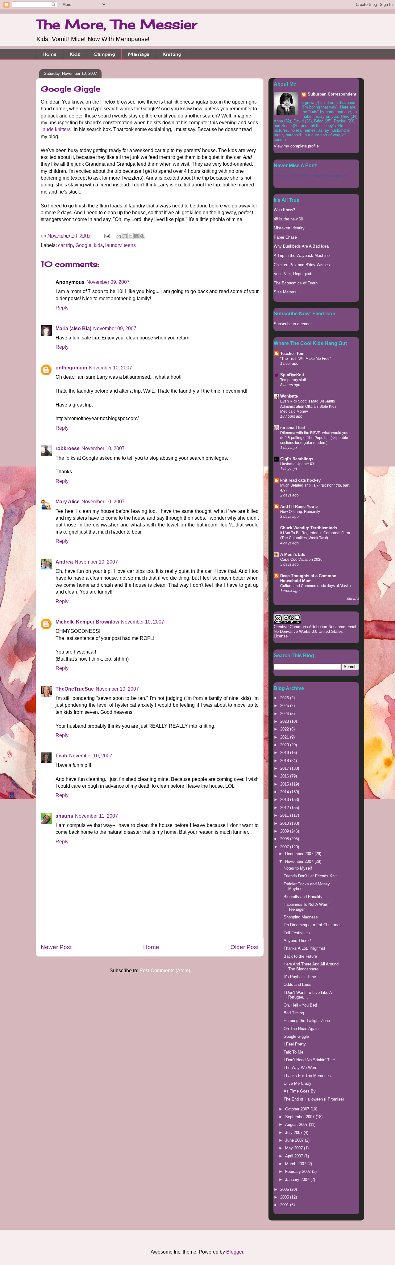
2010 (285, 823)
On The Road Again (301, 1028)
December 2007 (299, 853)
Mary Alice (68, 501)
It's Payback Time (300, 976)
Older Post (245, 947)
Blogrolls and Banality (303, 896)
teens (130, 245)
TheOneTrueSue (75, 689)
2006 (285, 1189)
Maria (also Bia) (73, 328)
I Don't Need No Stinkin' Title (309, 1060)
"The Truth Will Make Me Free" (305, 358)
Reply (62, 307)
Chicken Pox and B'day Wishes (302, 264)
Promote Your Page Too (329, 176)
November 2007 (299, 861)
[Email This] (119, 236)
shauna (64, 816)
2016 (285, 776)
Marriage (138, 54)
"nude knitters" (57, 129)
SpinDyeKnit (292, 375)
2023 (285, 721)
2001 (285, 1205)
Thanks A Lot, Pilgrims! (304, 948)
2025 (285, 705)
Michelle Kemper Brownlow (87, 621)
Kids (75, 54)
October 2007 (297, 1109)
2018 (285, 760)
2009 (285, 831)
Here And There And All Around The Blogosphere (311, 966)
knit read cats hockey (300, 480)
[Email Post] (106, 235)
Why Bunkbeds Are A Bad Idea (301, 246)
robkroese (68, 448)
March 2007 (296, 1163)
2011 (285, 815)
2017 (285, 768)
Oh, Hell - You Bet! (300, 1005)
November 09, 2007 (108, 282)
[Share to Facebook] (136, 236)
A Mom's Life (292, 554)
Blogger (234, 1251)
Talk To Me (293, 1052)
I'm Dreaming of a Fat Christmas (313, 924)
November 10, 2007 (110, 367)
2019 (285, 752)
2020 (285, 745)
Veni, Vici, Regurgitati (293, 273)
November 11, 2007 (96, 816)
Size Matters (285, 292)
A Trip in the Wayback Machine (302, 255)
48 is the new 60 (288, 219)
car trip (65, 245)
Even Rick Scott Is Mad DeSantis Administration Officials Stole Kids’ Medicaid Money (308, 406)
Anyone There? (297, 940)
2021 (285, 737)
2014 (285, 792)
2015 (285, 784)
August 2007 (297, 1124)
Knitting (172, 54)
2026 (285, 698)
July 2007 (294, 1132)
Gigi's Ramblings (296, 459)
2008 (285, 839)
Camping (104, 54)
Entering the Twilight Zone (307, 1020)
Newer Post (56, 947)
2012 (285, 807)
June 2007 (295, 1140)
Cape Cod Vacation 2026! (301, 559)
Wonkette (289, 396)
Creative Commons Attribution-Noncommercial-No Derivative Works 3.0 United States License (315, 631)
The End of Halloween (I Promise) (314, 1099)
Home (49, 54)
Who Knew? (284, 209)
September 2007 (300, 1116)
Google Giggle (296, 1036)
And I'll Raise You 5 (299, 506)
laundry (113, 245)
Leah (61, 755)
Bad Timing (294, 1013)
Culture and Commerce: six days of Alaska (315, 586)
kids (98, 245)
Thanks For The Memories (307, 1075)
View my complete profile (296, 146)
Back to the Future (300, 956)
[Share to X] (130, 236)
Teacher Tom (292, 353)
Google (83, 245)
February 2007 (298, 1171)
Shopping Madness (301, 917)
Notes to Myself (298, 868)
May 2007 (294, 1148)
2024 (285, 713)
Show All (353, 598)
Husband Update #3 (297, 464)
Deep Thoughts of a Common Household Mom (308, 578)
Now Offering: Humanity (300, 511)
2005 (285, 1197)
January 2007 (297, 1179)
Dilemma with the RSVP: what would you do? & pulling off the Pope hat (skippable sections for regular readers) (314, 438)
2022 (285, 729)
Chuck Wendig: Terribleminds (308, 528)
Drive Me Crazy (297, 1083)
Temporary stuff (293, 380)
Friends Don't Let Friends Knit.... (313, 876)
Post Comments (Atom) (164, 970)
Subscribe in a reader (293, 324)
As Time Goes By (300, 1091)
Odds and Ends (297, 984)
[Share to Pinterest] (142, 236)
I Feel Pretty (295, 1044)
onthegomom (71, 367)
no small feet (292, 427)
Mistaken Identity (289, 228)
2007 (285, 847)
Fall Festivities (297, 933)
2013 (285, 799)
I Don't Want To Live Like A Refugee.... (308, 995)
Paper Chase (285, 237)
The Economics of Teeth (296, 283)
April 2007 (294, 1156)
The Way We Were (300, 1067)
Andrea (64, 561)
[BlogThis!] (125, 236)
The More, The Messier (116, 24)
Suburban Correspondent (332, 94)
